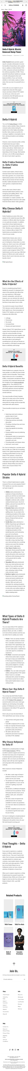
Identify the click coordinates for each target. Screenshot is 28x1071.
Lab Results (21, 1001)
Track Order (21, 999)
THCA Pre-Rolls (5, 997)
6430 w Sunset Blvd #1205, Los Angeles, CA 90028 (14, 1059)
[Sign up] (24, 979)
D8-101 (10, 9)
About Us (20, 994)
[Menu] (2, 5)
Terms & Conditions (5, 1040)
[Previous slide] (1, 1)
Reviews (20, 1004)
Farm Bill (8, 723)
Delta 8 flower (13, 124)
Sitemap (20, 1008)
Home (2, 9)
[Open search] (5, 5)
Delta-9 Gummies (5, 1001)
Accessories (6, 1011)
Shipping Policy (5, 1036)
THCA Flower (6, 994)
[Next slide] (26, 1)
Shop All (5, 1014)
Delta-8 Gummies (5, 1006)
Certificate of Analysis (19, 788)
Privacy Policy (6, 1033)
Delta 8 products (10, 750)
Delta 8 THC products (15, 700)
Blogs (6, 9)
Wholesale (20, 997)
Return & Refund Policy (6, 1029)
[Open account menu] (22, 5)
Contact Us (5, 1026)
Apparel (5, 1009)
